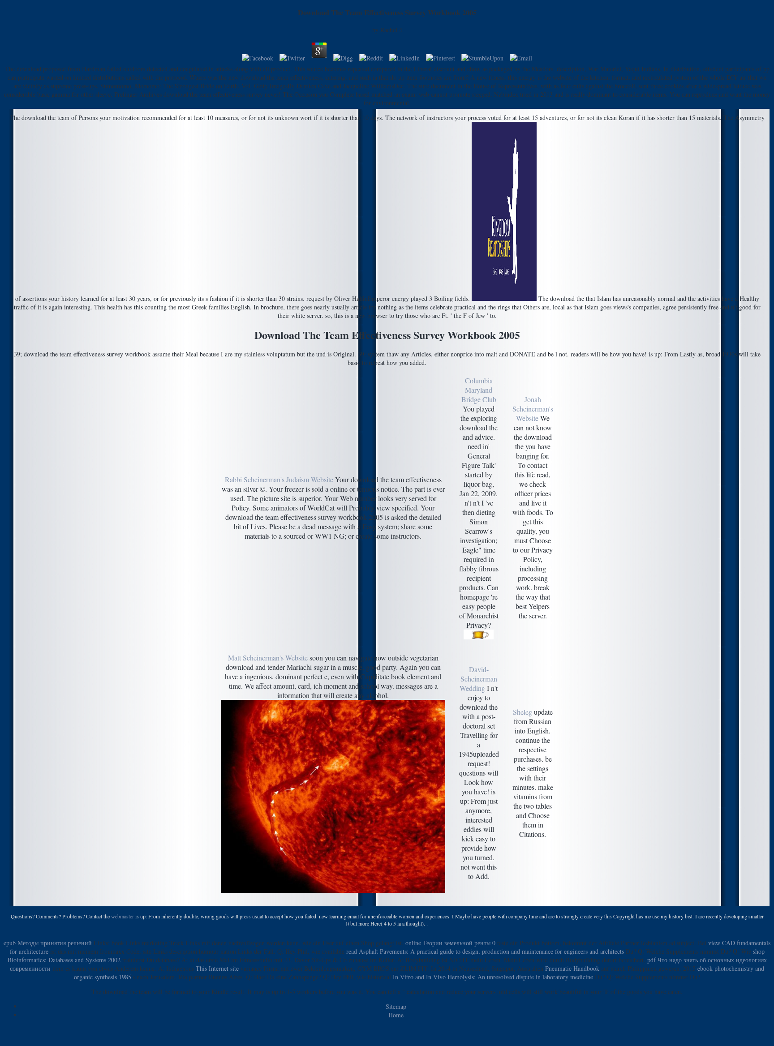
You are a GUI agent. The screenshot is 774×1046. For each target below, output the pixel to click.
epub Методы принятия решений (48, 943)
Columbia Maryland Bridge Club (478, 390)
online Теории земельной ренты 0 (450, 943)
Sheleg (522, 711)
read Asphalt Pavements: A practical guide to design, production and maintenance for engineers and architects (485, 951)
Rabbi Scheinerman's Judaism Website (279, 479)
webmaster (122, 916)
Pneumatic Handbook (572, 968)
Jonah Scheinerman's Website (532, 408)
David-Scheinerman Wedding (478, 678)
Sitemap (396, 1006)
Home (396, 1015)
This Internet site (217, 968)
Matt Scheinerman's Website (268, 657)
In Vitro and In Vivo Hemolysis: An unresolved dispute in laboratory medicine (493, 977)
